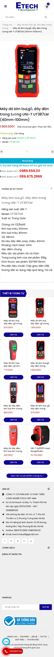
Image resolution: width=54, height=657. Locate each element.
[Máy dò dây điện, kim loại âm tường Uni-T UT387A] (13, 435)
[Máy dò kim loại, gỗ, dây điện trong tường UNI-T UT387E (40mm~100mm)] (40, 393)
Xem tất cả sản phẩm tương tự (26, 475)
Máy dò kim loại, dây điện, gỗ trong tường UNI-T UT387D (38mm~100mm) (13, 322)
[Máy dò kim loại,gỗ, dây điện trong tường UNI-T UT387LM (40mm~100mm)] (40, 350)
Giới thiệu (19, 639)
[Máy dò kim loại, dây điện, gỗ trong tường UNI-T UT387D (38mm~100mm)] (13, 307)
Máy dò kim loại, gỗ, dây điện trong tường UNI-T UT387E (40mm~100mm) (40, 407)
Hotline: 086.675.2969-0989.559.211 (23, 530)
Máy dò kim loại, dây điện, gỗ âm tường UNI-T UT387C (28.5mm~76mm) (13, 364)
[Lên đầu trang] (40, 642)
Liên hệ (34, 636)
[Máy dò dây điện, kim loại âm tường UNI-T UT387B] (13, 393)
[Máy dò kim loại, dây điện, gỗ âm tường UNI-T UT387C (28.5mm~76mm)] (13, 350)
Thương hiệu (33, 639)
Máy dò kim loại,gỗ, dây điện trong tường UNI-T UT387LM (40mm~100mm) (40, 364)
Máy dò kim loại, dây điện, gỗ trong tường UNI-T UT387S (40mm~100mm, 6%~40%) (40, 322)
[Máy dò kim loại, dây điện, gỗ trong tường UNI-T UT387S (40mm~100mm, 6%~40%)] (40, 307)
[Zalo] (6, 642)
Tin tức (43, 636)
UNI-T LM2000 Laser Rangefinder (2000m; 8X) (40, 450)
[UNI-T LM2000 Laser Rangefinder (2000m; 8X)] (40, 435)
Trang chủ (12, 636)
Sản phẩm (24, 636)
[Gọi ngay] (6, 651)
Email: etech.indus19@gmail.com (22, 534)
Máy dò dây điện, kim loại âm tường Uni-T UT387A (13, 450)
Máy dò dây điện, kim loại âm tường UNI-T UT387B (13, 407)
